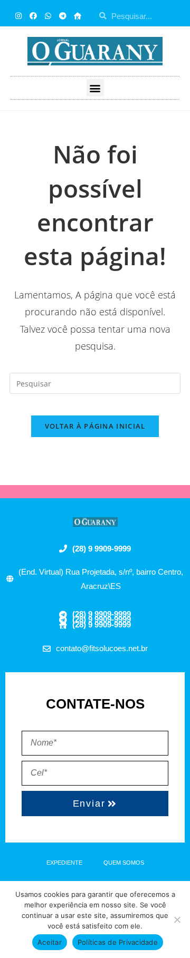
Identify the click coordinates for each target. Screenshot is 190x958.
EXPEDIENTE (64, 862)
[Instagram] (18, 15)
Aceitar (49, 942)
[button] (95, 87)
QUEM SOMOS (123, 862)
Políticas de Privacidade (118, 942)
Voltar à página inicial (95, 426)
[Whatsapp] (48, 15)
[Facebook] (33, 15)
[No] (177, 919)
